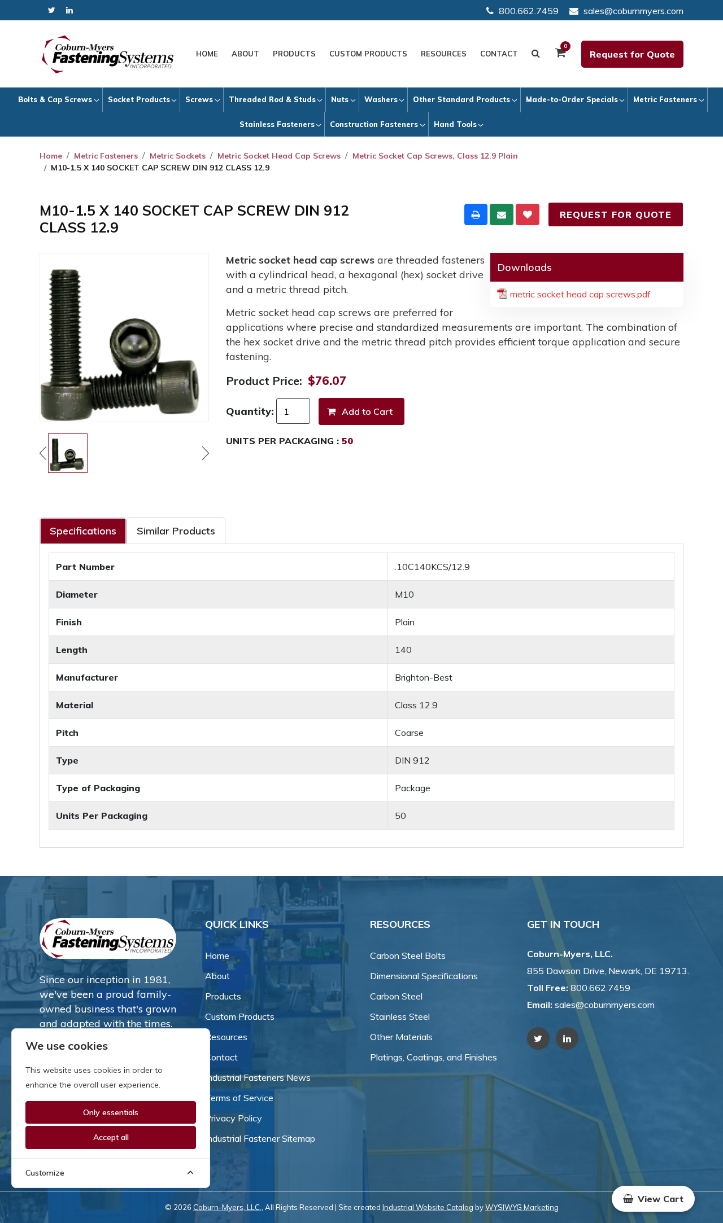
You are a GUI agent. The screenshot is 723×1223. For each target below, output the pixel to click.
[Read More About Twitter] (51, 10)
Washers (381, 99)
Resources (444, 53)
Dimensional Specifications (424, 975)
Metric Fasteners (665, 99)
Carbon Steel (396, 996)
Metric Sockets (178, 156)
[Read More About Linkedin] (69, 10)
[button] (653, 1199)
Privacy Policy (233, 1118)
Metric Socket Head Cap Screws (279, 156)
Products (294, 53)
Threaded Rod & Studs (272, 99)
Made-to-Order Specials (572, 99)
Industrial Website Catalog (427, 1207)
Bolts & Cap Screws (55, 99)
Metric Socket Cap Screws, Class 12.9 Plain (435, 156)
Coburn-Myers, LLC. (227, 1207)
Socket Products (139, 99)
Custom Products (368, 53)
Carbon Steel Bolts (408, 955)
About (245, 53)
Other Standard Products (461, 99)
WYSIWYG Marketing (522, 1207)
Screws (199, 99)
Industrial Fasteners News (258, 1077)
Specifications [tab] (83, 530)
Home (207, 53)
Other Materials (401, 1036)
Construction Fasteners (374, 124)
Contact (499, 53)
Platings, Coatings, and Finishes (433, 1057)
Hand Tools (455, 124)
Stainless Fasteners (277, 124)
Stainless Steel (400, 1016)
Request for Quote (632, 54)
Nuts (340, 99)
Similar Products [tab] (176, 530)
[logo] (108, 54)
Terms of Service (239, 1097)
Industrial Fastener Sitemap (260, 1138)
